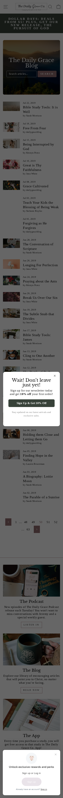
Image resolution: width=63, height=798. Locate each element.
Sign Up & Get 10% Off (32, 403)
